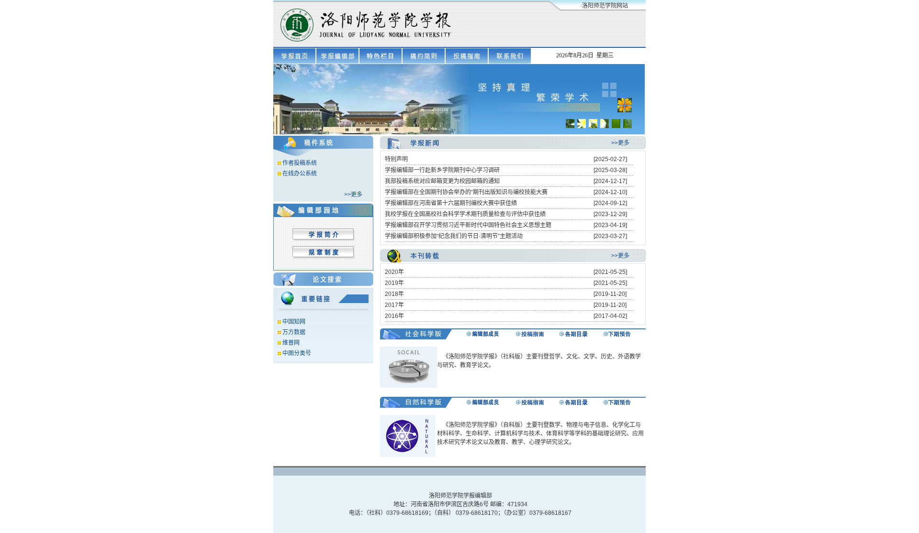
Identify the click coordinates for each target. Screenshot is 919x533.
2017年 (394, 305)
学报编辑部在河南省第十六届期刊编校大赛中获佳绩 (451, 203)
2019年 (394, 283)
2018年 (394, 294)
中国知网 (293, 321)
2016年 (394, 316)
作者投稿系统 (299, 163)
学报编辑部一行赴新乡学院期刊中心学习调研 (442, 170)
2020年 (394, 272)
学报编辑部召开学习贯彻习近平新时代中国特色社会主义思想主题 (468, 225)
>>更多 (353, 194)
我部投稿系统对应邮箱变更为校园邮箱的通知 (442, 181)
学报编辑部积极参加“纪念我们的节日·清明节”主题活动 (454, 236)
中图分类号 (296, 353)
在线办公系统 (299, 173)
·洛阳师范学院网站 (604, 5)
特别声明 (396, 159)
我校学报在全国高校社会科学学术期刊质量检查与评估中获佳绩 (465, 214)
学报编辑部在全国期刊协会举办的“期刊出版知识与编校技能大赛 (466, 192)
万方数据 (293, 332)
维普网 (291, 342)
